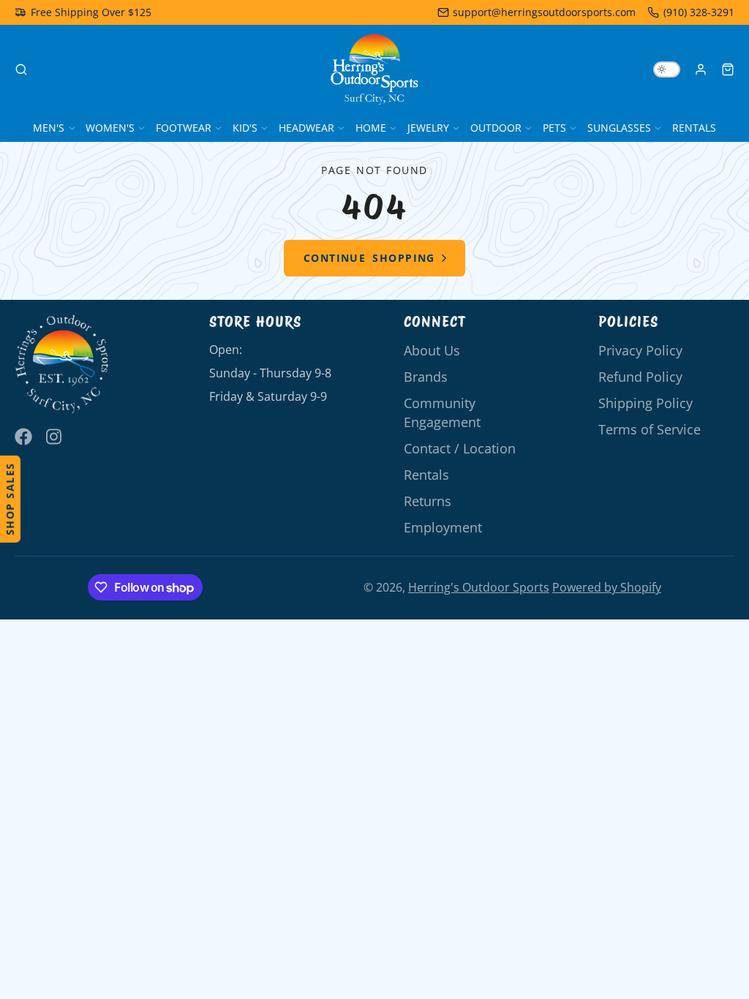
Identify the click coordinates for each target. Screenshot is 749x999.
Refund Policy (640, 376)
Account (700, 69)
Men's (48, 128)
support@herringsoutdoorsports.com (544, 12)
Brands (426, 376)
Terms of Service (649, 429)
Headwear (306, 128)
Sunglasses (619, 128)
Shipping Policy (645, 403)
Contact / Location (460, 448)
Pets (554, 128)
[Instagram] (55, 436)
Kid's (245, 128)
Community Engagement (442, 412)
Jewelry (428, 128)
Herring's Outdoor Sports (478, 587)
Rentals (694, 128)
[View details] (62, 364)
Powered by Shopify (606, 587)
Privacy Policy (640, 350)
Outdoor (496, 128)
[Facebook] (23, 436)
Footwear (183, 128)
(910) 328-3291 (698, 12)
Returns (427, 501)
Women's (110, 128)
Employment (443, 527)
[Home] (374, 69)
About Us (432, 350)
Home (370, 128)
